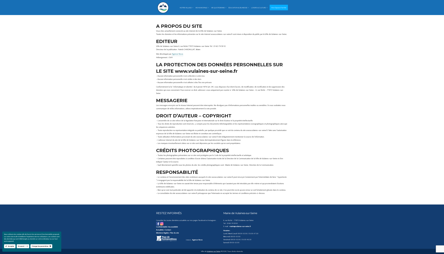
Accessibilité (173, 227)
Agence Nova (177, 54)
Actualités (160, 230)
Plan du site (174, 233)
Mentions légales (162, 233)
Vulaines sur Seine (213, 251)
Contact (168, 230)
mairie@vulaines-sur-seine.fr (240, 226)
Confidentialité (161, 227)
